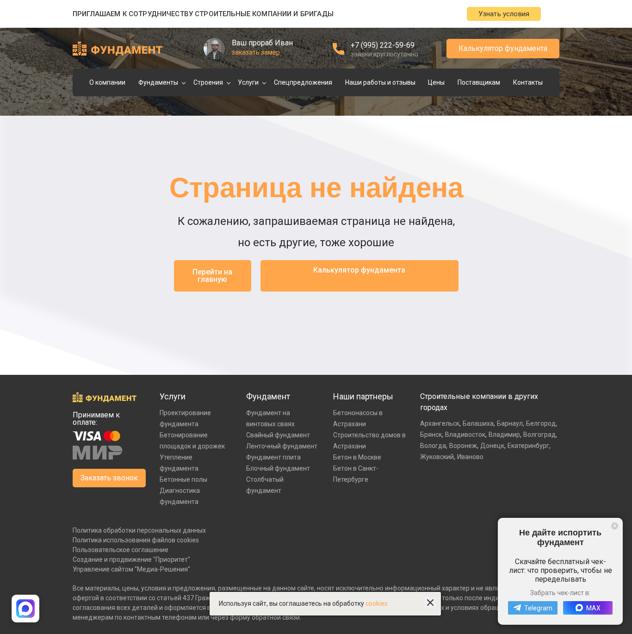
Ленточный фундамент (281, 446)
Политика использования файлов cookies (136, 540)
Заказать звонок (109, 477)
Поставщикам (479, 82)
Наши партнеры (363, 396)
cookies (377, 603)
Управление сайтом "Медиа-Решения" (131, 569)
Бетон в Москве (357, 457)
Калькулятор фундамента (503, 48)
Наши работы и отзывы (380, 82)
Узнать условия (503, 14)
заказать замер (256, 52)
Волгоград (539, 434)
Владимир (504, 434)
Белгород (541, 423)
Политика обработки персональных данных (139, 530)
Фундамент (268, 396)
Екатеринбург (528, 445)
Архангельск (439, 423)
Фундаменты (158, 82)
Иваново (470, 456)
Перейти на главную (212, 275)
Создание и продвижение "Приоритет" (131, 559)
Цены (436, 82)
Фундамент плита (273, 457)
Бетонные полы (183, 479)
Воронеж (463, 445)
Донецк (492, 445)
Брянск (431, 434)
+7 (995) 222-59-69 (383, 45)
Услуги (248, 82)
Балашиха (478, 423)
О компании (107, 82)
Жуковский (437, 456)
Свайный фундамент (278, 435)
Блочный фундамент (278, 468)
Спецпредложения (303, 82)
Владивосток (465, 434)
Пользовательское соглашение (120, 549)
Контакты (528, 82)
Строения (208, 82)
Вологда (433, 445)
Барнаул (510, 423)
